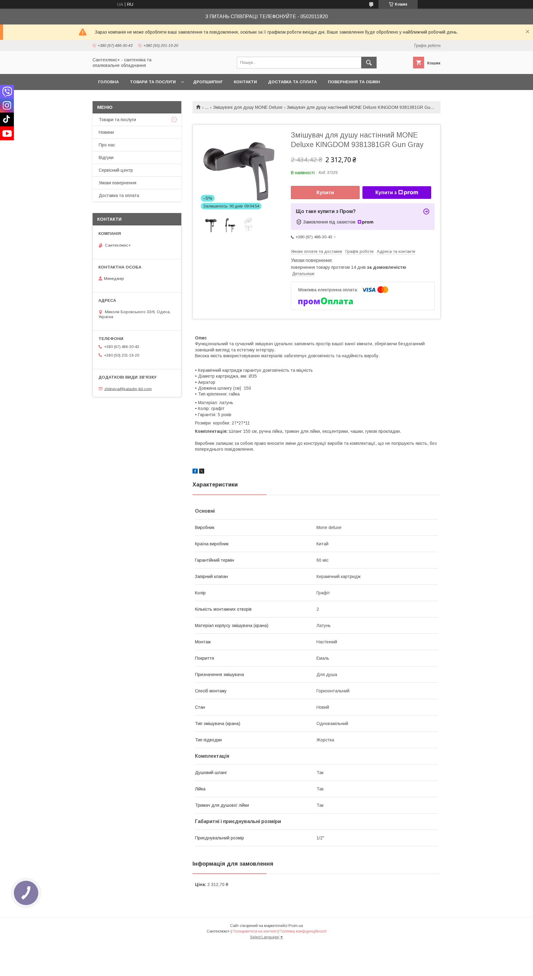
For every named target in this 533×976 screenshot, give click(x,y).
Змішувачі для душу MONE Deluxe (248, 107)
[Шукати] (369, 62)
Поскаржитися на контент (255, 931)
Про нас (107, 144)
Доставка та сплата (292, 82)
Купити (325, 192)
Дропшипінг (208, 82)
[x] (201, 472)
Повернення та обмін (354, 82)
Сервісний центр (116, 170)
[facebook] (195, 472)
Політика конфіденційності (302, 931)
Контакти (245, 82)
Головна (108, 82)
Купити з (386, 192)
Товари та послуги (153, 82)
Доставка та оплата (119, 195)
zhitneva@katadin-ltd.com (128, 388)
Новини (106, 132)
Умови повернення (117, 182)
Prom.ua (295, 926)
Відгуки (106, 157)
